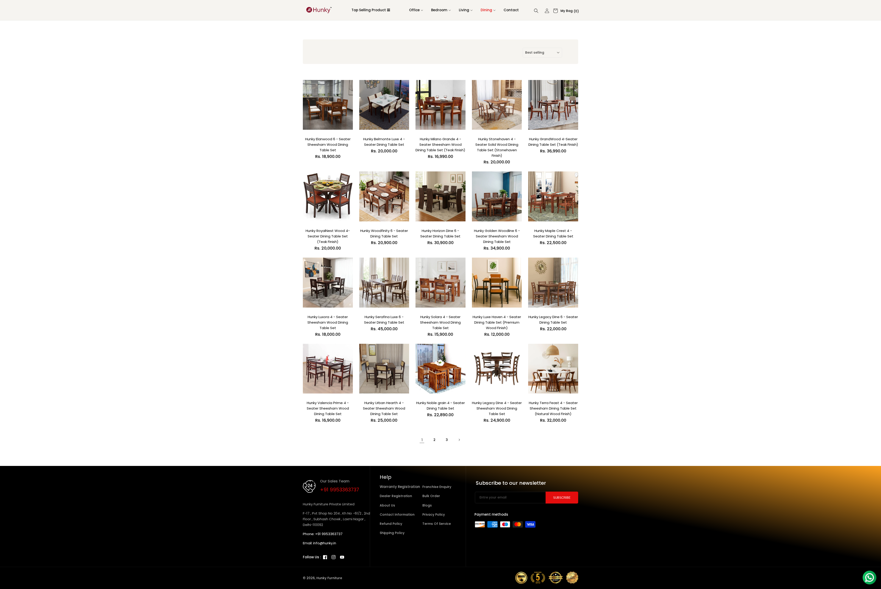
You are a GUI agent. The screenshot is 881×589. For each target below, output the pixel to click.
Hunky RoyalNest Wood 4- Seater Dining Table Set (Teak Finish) (328, 236)
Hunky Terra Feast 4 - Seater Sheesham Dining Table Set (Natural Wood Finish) (553, 408)
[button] (415, 10)
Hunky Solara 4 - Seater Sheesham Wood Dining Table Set (440, 322)
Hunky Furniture (329, 578)
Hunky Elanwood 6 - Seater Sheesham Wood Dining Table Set (328, 144)
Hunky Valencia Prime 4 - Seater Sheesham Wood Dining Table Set (328, 408)
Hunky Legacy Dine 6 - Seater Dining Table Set (553, 319)
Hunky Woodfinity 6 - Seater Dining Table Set (384, 233)
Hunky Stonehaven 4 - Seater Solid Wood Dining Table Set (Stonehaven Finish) (496, 147)
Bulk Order (431, 496)
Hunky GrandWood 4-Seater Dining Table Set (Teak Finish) (553, 142)
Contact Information (397, 514)
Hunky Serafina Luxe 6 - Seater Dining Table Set (384, 319)
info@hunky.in (324, 543)
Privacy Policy (433, 514)
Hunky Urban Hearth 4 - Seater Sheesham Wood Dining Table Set (384, 408)
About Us (387, 505)
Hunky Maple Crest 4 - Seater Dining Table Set (553, 233)
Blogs (427, 505)
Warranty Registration (400, 486)
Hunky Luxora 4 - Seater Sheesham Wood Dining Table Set (327, 322)
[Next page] (459, 440)
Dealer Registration (396, 496)
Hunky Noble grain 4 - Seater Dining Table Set (440, 405)
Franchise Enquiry (436, 486)
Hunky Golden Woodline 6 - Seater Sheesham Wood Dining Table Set (497, 236)
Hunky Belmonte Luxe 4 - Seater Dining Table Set (384, 142)
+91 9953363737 (339, 489)
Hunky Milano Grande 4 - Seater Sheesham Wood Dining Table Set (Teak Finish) (440, 144)
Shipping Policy (392, 533)
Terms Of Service (436, 523)
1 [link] (422, 440)
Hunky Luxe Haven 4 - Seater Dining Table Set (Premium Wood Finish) (497, 322)
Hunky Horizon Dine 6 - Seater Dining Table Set (440, 233)
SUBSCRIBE (562, 497)
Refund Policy (391, 523)
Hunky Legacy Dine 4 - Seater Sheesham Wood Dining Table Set (497, 408)
